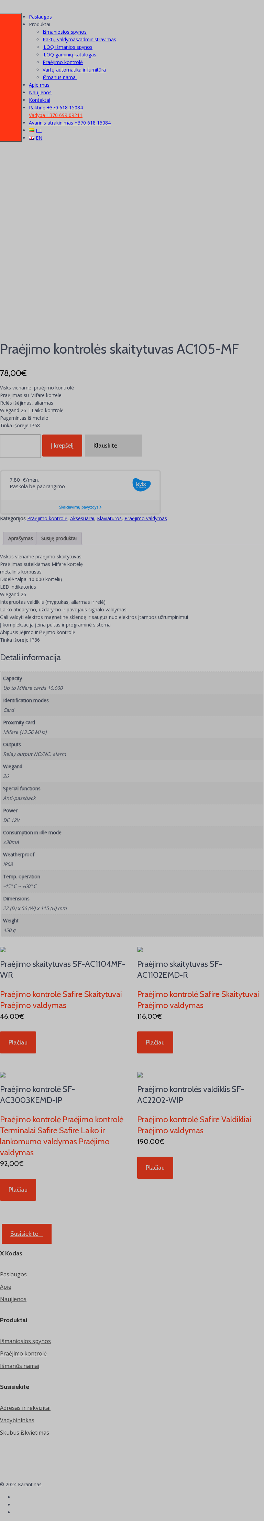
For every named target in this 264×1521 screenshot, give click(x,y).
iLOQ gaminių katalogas (69, 54)
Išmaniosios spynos (65, 32)
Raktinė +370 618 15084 (56, 107)
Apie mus (39, 85)
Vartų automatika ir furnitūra (74, 69)
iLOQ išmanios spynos (67, 47)
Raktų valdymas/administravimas (79, 39)
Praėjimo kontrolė (63, 62)
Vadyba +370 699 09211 (55, 115)
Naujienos (40, 92)
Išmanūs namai (60, 77)
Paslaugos (40, 16)
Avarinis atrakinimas (70, 122)
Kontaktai (39, 100)
